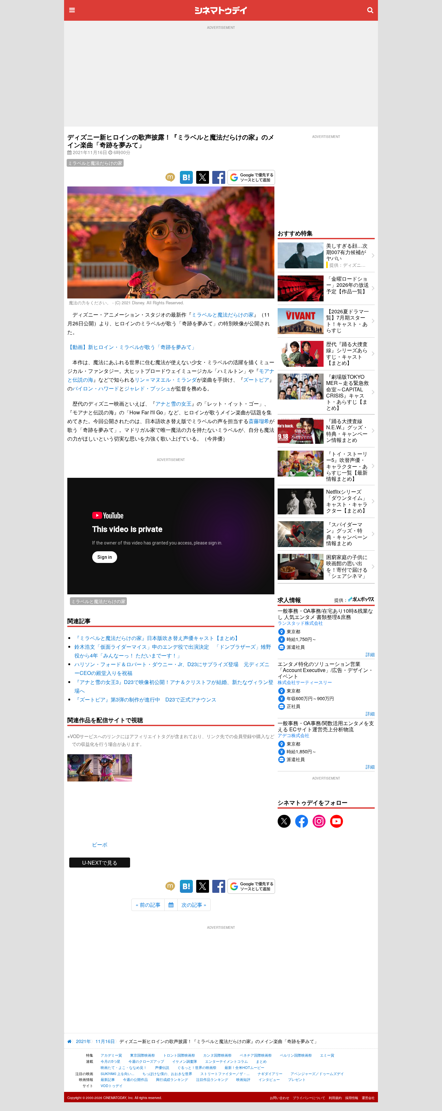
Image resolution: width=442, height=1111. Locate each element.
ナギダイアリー (270, 1073)
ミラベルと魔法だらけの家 (95, 163)
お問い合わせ (279, 1097)
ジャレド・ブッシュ (147, 388)
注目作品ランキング (212, 1079)
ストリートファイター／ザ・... (224, 1073)
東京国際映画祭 (142, 1055)
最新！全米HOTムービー (244, 1067)
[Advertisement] (221, 78)
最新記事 (108, 1079)
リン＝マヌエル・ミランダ (166, 379)
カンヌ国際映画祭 (217, 1055)
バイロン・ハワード (95, 388)
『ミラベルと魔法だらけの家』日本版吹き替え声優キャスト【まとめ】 (157, 638)
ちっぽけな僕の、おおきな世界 (167, 1073)
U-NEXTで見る (99, 862)
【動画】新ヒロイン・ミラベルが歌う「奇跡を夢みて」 (132, 347)
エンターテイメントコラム (226, 1061)
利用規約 (335, 1097)
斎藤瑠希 (259, 421)
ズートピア (256, 379)
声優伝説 (162, 1067)
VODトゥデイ (112, 1085)
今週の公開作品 (135, 1079)
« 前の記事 (148, 904)
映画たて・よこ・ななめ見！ (124, 1067)
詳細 (370, 654)
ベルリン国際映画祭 (296, 1055)
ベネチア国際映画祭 (256, 1055)
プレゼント (297, 1079)
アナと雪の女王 (173, 403)
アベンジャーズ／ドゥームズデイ (317, 1073)
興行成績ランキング (172, 1079)
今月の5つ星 (110, 1061)
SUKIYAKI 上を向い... (117, 1073)
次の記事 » (194, 904)
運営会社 (368, 1097)
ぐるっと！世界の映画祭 (196, 1067)
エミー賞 (327, 1055)
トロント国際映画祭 (179, 1055)
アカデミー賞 (111, 1055)
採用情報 (351, 1097)
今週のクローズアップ (146, 1061)
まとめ (261, 1061)
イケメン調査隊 (184, 1061)
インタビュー (269, 1079)
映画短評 (243, 1079)
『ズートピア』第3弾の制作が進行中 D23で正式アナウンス (145, 699)
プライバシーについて (309, 1097)
